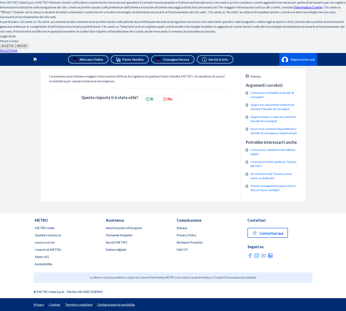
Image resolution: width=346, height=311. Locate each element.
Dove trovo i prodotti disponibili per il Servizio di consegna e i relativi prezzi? (273, 131)
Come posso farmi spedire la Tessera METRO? (273, 164)
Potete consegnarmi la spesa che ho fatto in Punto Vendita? (273, 188)
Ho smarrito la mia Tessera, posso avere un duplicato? (271, 176)
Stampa (255, 76)
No (170, 99)
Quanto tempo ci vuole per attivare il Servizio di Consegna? (273, 119)
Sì (151, 99)
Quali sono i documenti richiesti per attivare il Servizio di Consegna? (272, 107)
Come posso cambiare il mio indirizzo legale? (272, 152)
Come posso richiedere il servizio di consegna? (272, 95)
